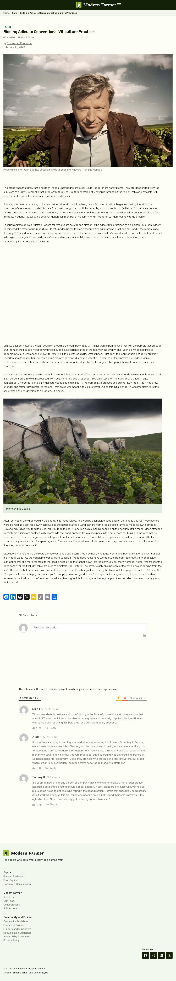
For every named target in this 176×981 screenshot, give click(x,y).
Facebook (145, 955)
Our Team (9, 900)
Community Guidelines (15, 921)
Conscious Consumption (17, 884)
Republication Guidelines (17, 932)
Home (6, 12)
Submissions (10, 908)
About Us (8, 897)
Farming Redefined (14, 876)
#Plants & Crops (26, 37)
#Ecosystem (9, 37)
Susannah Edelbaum (19, 43)
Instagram (153, 955)
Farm (15, 12)
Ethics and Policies (13, 925)
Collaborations (11, 904)
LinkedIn (161, 955)
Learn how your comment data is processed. (92, 689)
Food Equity (10, 880)
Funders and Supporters (17, 928)
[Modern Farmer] (96, 5)
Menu (119, 5)
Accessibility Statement (16, 936)
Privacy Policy (11, 940)
